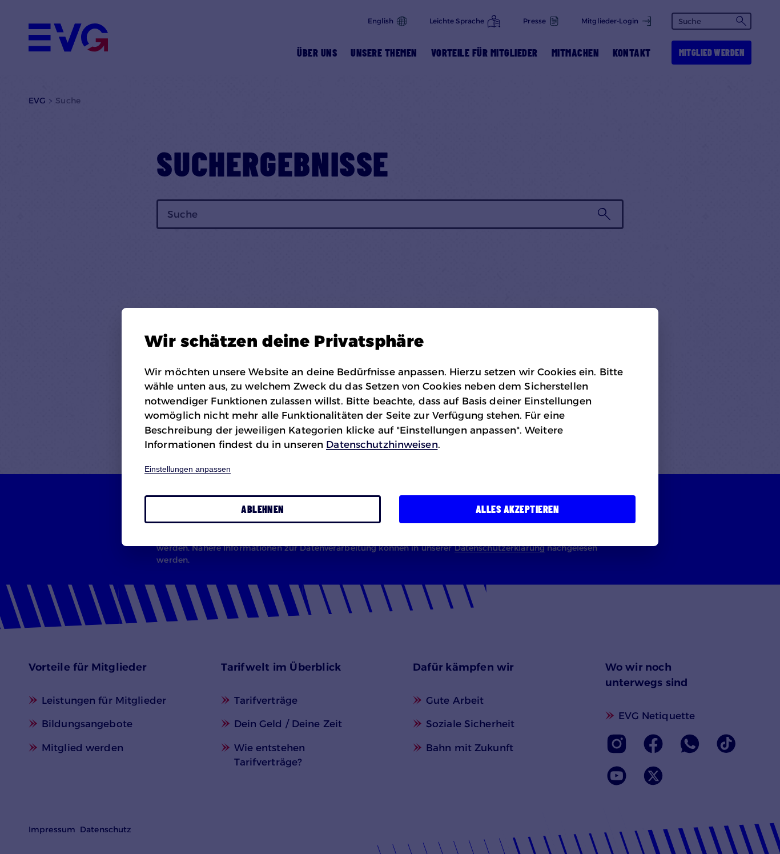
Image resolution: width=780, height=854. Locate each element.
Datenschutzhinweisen (381, 444)
